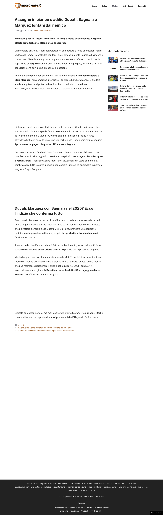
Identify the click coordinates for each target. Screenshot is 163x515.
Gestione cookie (156, 513)
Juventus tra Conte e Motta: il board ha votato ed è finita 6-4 (46, 328)
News (94, 6)
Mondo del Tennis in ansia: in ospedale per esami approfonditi (46, 330)
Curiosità (141, 6)
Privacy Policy (86, 511)
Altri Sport (128, 6)
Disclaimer (98, 511)
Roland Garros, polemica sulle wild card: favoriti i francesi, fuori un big (133, 88)
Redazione (74, 511)
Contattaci (99, 496)
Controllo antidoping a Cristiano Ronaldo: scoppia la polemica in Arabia (134, 78)
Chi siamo (64, 511)
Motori (115, 6)
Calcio (104, 6)
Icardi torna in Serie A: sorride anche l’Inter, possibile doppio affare (133, 107)
